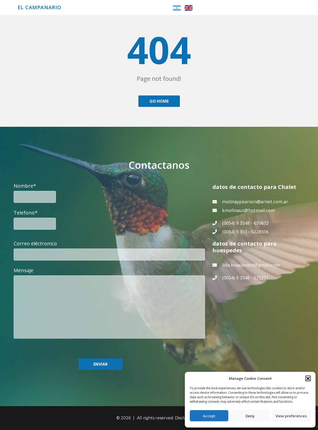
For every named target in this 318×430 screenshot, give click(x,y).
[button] (308, 378)
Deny (250, 415)
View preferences (291, 415)
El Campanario (40, 7)
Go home (159, 101)
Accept (209, 415)
